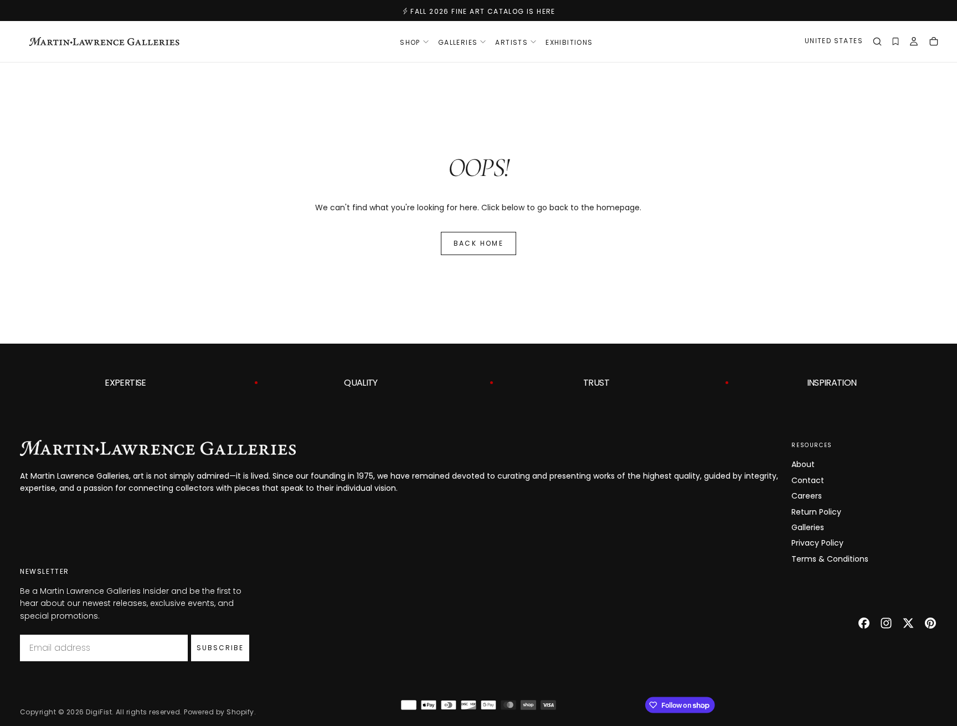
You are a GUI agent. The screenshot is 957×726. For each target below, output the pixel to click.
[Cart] (933, 43)
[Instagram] (886, 623)
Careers (806, 495)
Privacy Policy (817, 542)
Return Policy (816, 511)
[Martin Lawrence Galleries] (158, 447)
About (803, 464)
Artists (511, 42)
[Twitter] (908, 623)
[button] (834, 42)
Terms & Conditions (829, 558)
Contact (807, 480)
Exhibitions (569, 42)
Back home (479, 243)
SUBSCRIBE (220, 647)
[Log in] (913, 43)
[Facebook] (864, 623)
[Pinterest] (930, 623)
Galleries (807, 527)
